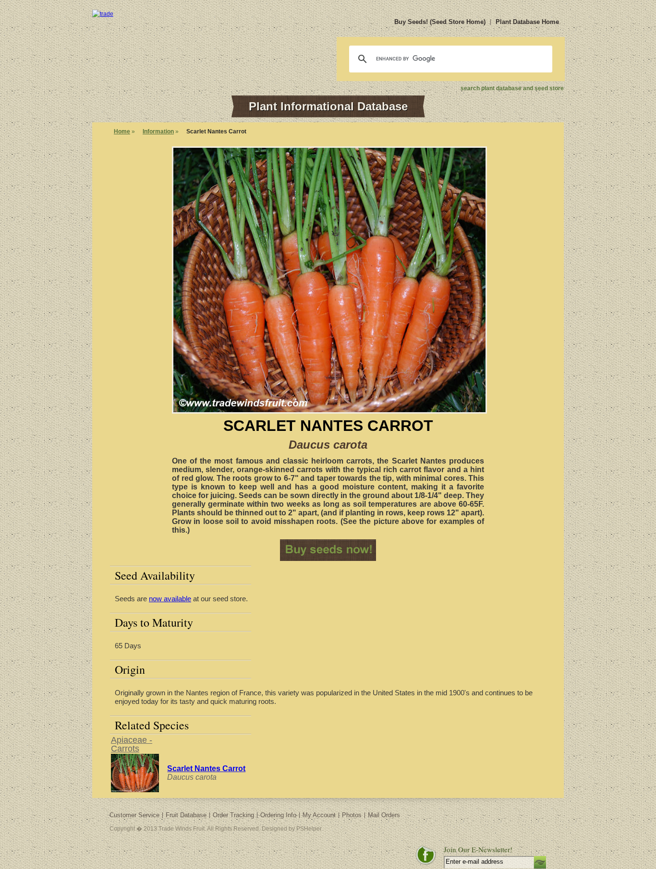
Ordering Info (278, 815)
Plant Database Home (527, 21)
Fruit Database (186, 815)
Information (158, 131)
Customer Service (134, 815)
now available (170, 599)
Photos (352, 815)
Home (122, 131)
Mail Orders (384, 815)
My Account (319, 815)
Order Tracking (233, 815)
